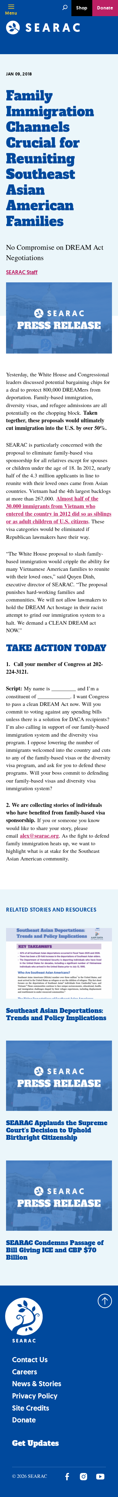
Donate (105, 8)
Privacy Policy (34, 1396)
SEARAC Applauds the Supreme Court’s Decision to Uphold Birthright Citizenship (56, 1130)
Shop (81, 8)
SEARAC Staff (22, 272)
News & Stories (36, 1383)
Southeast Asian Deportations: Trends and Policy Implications (56, 1014)
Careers (24, 1372)
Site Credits (30, 1408)
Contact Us (30, 1359)
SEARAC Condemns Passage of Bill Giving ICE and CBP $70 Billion (54, 1250)
